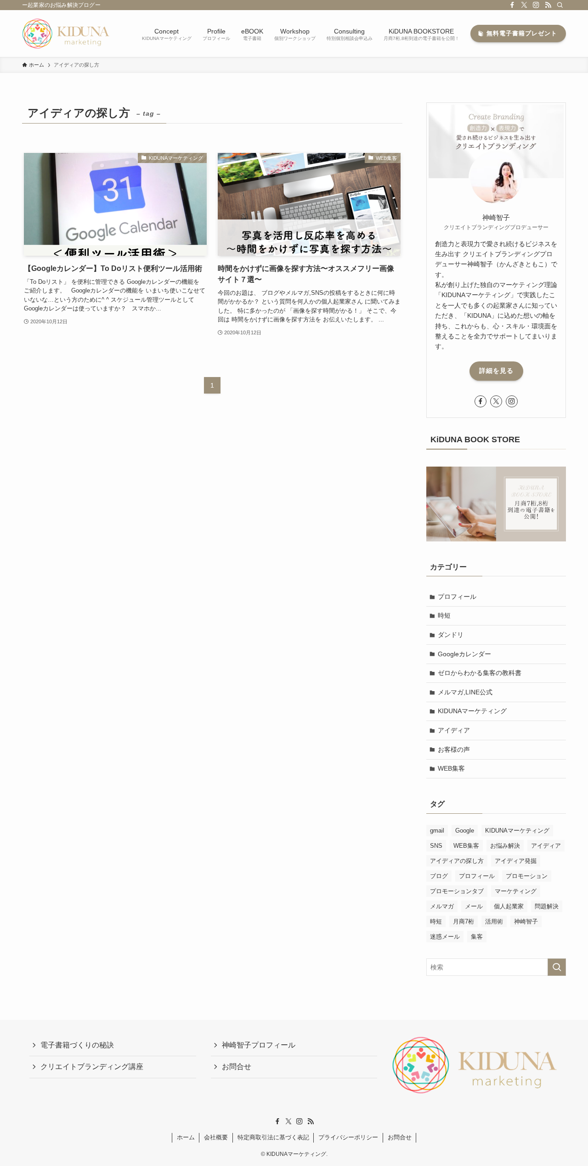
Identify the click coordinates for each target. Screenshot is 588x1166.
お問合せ (236, 1066)
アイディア (454, 730)
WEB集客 (451, 768)
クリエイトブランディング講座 (91, 1066)
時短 (444, 615)
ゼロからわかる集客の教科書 (479, 672)
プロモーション (527, 876)
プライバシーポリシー (348, 1137)
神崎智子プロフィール (258, 1045)
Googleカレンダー (464, 654)
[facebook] (512, 5)
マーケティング (516, 891)
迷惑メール (445, 936)
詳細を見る (496, 370)
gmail (437, 830)
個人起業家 (509, 906)
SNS (436, 845)
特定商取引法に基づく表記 (273, 1137)
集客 (477, 936)
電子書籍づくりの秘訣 (77, 1045)
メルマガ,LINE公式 (465, 692)
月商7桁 (463, 921)
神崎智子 (526, 921)
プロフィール (457, 596)
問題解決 (547, 906)
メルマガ (442, 906)
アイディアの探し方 (457, 860)
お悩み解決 (505, 845)
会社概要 (216, 1137)
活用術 (494, 921)
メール (474, 906)
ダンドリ (451, 634)
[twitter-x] (524, 5)
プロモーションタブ (457, 891)
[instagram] (536, 5)
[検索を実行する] (557, 967)
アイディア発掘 (516, 860)
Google (464, 830)
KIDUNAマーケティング (472, 711)
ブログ (439, 876)
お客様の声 (454, 749)
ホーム (186, 1137)
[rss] (548, 5)
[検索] (560, 5)
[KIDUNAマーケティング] (66, 33)
